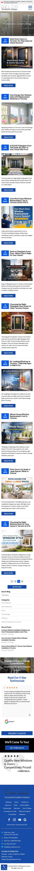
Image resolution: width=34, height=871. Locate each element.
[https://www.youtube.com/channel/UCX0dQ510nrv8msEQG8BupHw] (20, 819)
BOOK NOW (17, 587)
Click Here (17, 670)
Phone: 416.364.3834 (11, 838)
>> (22, 581)
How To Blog (27, 808)
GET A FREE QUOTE (17, 748)
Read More (8, 85)
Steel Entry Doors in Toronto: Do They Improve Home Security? (21, 41)
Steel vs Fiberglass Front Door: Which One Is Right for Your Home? (20, 253)
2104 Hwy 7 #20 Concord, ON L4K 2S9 (11, 833)
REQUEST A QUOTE (17, 733)
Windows (4, 618)
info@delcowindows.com (12, 847)
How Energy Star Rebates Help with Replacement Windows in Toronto (20, 97)
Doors (3, 610)
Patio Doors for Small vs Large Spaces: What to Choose (20, 471)
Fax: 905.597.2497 (10, 844)
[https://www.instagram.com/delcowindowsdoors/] (14, 819)
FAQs (15, 805)
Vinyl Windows (6, 603)
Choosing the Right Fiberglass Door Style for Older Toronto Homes (20, 306)
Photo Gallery (24, 805)
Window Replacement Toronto (11, 622)
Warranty (17, 808)
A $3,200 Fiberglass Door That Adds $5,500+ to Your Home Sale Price (21, 147)
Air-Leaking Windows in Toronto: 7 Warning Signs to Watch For (20, 363)
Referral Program (24, 811)
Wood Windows (6, 606)
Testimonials (7, 808)
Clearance (22, 814)
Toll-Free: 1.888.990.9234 (12, 841)
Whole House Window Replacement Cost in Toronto (19, 416)
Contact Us (24, 802)
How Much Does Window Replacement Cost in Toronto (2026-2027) (20, 200)
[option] (17, 704)
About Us (8, 805)
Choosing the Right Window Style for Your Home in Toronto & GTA (20, 524)
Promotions (12, 814)
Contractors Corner (10, 811)
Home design (5, 614)
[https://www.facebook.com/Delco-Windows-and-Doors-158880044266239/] (9, 819)
